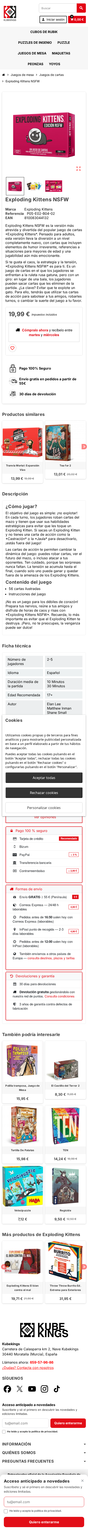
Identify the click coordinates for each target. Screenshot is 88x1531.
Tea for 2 (65, 465)
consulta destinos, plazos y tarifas (51, 958)
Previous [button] (3, 446)
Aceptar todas (44, 777)
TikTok (57, 1389)
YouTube (32, 1389)
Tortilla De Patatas (22, 1150)
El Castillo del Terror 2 (65, 1085)
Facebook (7, 1389)
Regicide (65, 1210)
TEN (65, 1150)
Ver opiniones (45, 817)
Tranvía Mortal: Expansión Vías (22, 467)
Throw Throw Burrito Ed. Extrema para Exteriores (65, 1288)
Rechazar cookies (44, 792)
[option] (22, 452)
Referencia (14, 213)
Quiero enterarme (68, 1423)
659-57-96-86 (41, 1362)
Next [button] (84, 446)
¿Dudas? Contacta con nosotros (28, 1368)
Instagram (44, 1389)
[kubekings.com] (10, 13)
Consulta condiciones (60, 996)
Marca (10, 209)
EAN (9, 218)
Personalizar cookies (44, 807)
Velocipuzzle (22, 1210)
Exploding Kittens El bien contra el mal (22, 1288)
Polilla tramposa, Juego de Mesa (22, 1088)
